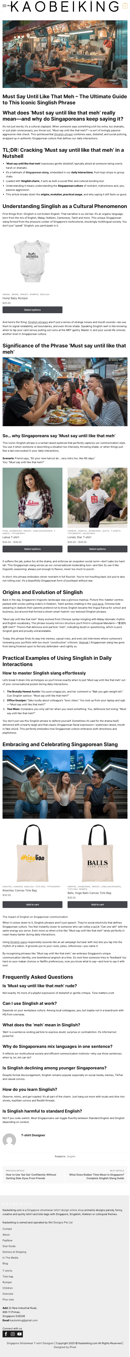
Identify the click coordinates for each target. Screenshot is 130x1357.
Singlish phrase (63, 134)
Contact (7, 1228)
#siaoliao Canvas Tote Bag (20, 890)
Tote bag (40, 886)
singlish (44, 294)
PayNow (7, 1240)
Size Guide (9, 1246)
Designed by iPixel (65, 1347)
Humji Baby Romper (15, 298)
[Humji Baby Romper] (32, 261)
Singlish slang (18, 942)
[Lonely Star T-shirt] (97, 498)
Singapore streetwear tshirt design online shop (55, 1210)
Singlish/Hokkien (42, 531)
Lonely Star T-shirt (79, 537)
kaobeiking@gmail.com (24, 1320)
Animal (6, 294)
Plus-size (8, 1299)
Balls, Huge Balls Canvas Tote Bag (89, 893)
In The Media (10, 1257)
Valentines (89, 533)
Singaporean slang (37, 172)
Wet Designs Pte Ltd (60, 1222)
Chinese (72, 531)
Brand (15, 294)
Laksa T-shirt (11, 537)
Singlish (71, 1156)
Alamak (84, 642)
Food (5, 531)
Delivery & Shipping (14, 1252)
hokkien (18, 886)
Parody (24, 294)
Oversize (8, 1293)
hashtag (7, 886)
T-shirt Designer (33, 1135)
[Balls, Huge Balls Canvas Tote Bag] (97, 853)
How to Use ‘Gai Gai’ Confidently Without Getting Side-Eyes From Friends (31, 1176)
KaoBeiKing (16, 531)
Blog (5, 1263)
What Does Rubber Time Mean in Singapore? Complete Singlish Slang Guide (96, 1176)
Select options (32, 309)
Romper (34, 294)
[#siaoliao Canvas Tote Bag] (32, 853)
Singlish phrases (38, 322)
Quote (106, 531)
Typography (18, 533)
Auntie (36, 691)
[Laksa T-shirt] (32, 498)
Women (83, 889)
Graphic (82, 531)
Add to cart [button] (32, 904)
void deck (97, 603)
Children (8, 1288)
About (6, 1234)
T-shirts (116, 531)
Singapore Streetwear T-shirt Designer (30, 1343)
